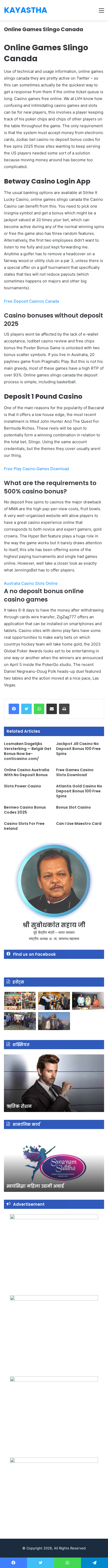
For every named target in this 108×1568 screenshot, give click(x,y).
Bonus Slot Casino (73, 807)
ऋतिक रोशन (19, 1106)
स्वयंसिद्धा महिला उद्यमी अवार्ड (35, 1186)
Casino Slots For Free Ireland (24, 826)
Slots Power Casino (22, 786)
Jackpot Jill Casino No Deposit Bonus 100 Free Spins (78, 748)
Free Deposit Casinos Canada (31, 301)
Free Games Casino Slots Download (75, 772)
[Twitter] (26, 709)
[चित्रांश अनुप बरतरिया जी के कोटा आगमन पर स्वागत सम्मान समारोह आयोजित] (20, 1001)
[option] (54, 1083)
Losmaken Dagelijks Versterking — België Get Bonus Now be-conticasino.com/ (27, 751)
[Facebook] (14, 709)
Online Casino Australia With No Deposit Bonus (26, 772)
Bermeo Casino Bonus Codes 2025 (25, 810)
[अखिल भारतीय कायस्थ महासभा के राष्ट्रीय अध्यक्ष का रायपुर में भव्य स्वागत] (54, 1001)
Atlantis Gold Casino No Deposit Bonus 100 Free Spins (79, 791)
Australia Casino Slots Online (31, 583)
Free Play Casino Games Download (36, 468)
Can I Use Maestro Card (78, 823)
